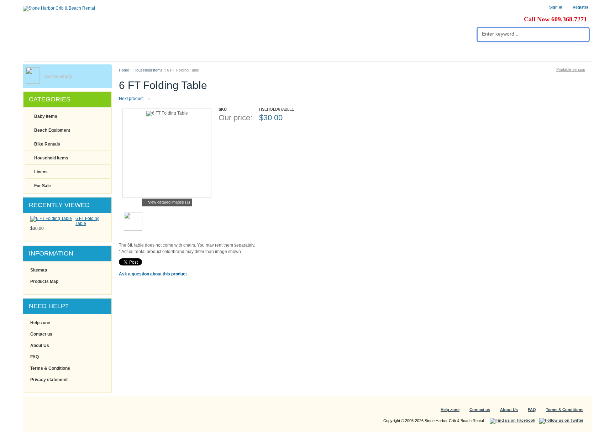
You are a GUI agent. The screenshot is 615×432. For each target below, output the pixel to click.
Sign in (555, 7)
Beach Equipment (52, 130)
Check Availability (248, 135)
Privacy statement (49, 379)
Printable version (570, 69)
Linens (41, 171)
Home (124, 70)
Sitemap (38, 270)
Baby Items (45, 116)
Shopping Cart (90, 55)
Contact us (41, 334)
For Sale (42, 185)
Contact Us (135, 55)
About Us (39, 345)
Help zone (40, 322)
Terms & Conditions (50, 368)
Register (580, 7)
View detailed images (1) (169, 202)
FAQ (34, 356)
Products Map (44, 281)
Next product (135, 98)
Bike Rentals (47, 144)
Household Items (148, 70)
